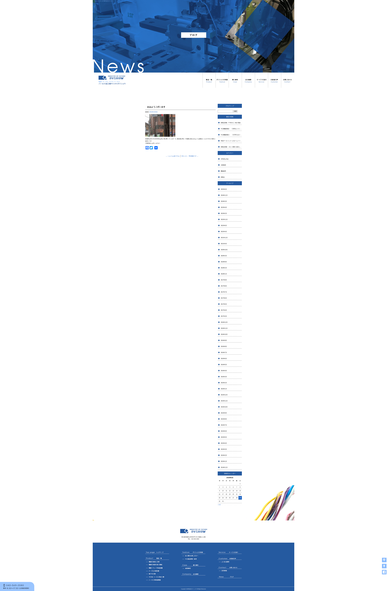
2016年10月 (224, 334)
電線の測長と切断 (157, 561)
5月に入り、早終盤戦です (189, 156)
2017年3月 (224, 316)
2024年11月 (224, 195)
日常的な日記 (225, 159)
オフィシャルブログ (230, 577)
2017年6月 (224, 298)
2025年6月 (224, 189)
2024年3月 (224, 201)
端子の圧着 (157, 573)
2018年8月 (224, 262)
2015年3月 (224, 449)
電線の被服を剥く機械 (157, 564)
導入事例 (235, 80)
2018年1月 (224, 274)
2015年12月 (224, 395)
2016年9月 (224, 340)
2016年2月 (224, 382)
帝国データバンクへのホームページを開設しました (231, 141)
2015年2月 (224, 455)
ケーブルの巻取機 (157, 570)
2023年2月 (224, 213)
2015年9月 (224, 413)
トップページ (157, 552)
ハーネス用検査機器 (157, 579)
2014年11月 (224, 467)
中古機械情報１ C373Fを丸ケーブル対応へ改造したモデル (231, 135)
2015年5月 (224, 437)
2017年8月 (224, 286)
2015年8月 (224, 419)
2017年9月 (224, 280)
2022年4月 (224, 231)
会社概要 (248, 80)
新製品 (223, 177)
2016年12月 (224, 322)
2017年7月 (224, 292)
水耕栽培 (223, 165)
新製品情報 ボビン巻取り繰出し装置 (231, 147)
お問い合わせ (287, 80)
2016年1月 (224, 389)
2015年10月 (224, 407)
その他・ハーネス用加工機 (157, 576)
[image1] (160, 135)
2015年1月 (224, 461)
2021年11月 (224, 237)
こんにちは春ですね (172, 156)
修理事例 (193, 568)
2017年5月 (224, 304)
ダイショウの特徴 (222, 80)
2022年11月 (224, 219)
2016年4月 (224, 370)
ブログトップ (230, 106)
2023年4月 (224, 207)
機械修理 (223, 171)
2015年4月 (224, 443)
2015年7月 (224, 425)
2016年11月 (224, 328)
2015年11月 (224, 401)
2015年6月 (224, 431)
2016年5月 (224, 364)
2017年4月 (224, 310)
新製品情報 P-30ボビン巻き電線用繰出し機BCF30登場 (231, 122)
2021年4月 (224, 243)
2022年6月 (224, 225)
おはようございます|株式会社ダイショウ (104, 1)
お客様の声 (274, 80)
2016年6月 (224, 358)
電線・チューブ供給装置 (157, 567)
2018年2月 (224, 268)
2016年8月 (224, 346)
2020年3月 (224, 255)
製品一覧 (209, 80)
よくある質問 (230, 561)
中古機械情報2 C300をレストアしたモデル (231, 129)
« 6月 (219, 504)
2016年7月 (224, 352)
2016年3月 (224, 376)
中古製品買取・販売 (193, 559)
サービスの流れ (261, 80)
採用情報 (230, 570)
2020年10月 (224, 249)
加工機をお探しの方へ (193, 556)
